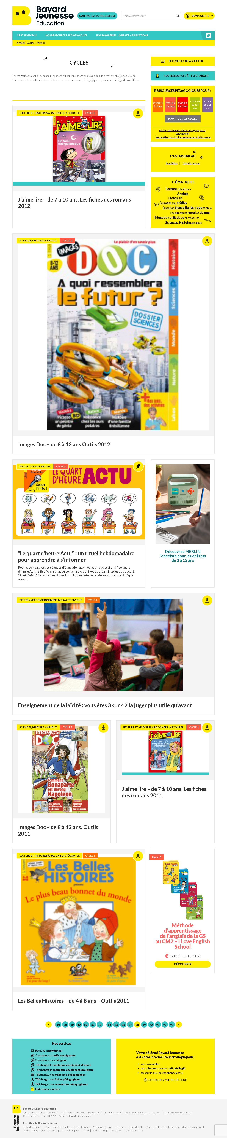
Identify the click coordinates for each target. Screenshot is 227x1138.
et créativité (176, 217)
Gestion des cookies (34, 1116)
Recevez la (48, 1050)
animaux (183, 222)
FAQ (62, 1112)
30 (72, 1024)
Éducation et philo (187, 208)
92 (164, 1024)
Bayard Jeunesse (32, 1126)
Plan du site (94, 1112)
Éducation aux (173, 203)
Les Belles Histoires (79, 1126)
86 (123, 1024)
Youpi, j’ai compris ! (103, 1126)
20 (65, 1024)
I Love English (55, 1130)
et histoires (178, 189)
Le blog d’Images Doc (34, 1130)
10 (58, 1024)
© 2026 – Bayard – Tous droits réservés (69, 1116)
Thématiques (182, 182)
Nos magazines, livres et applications (122, 35)
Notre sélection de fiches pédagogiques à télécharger (182, 132)
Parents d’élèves (76, 1112)
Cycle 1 (158, 104)
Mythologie (175, 197)
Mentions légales (112, 1112)
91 (157, 1024)
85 (116, 1024)
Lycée (207, 104)
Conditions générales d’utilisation (142, 1112)
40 (79, 1024)
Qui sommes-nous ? (34, 1112)
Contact (52, 1112)
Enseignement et (190, 212)
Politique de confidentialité (177, 1112)
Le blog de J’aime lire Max (173, 1126)
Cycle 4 (195, 104)
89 (144, 1024)
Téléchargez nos (60, 1074)
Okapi (85, 1130)
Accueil (21, 42)
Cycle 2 (170, 104)
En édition (172, 163)
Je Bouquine (72, 1130)
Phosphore (117, 1130)
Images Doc (195, 1126)
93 (171, 1024)
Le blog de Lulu (135, 1126)
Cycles (30, 42)
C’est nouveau (27, 35)
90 (151, 1024)
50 (85, 1024)
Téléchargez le (63, 1065)
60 (92, 1024)
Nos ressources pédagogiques (66, 35)
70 (99, 1024)
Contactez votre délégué (97, 15)
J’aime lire (151, 1126)
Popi (47, 1126)
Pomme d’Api (59, 1126)
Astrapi (120, 1126)
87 (130, 1024)
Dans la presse (191, 163)
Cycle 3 (182, 104)
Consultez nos (55, 1055)
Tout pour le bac (134, 1130)
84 (109, 1024)
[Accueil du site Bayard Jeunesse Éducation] (43, 16)
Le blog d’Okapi (100, 1130)
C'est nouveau (182, 156)
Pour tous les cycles (182, 118)
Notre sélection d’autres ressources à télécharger (183, 137)
